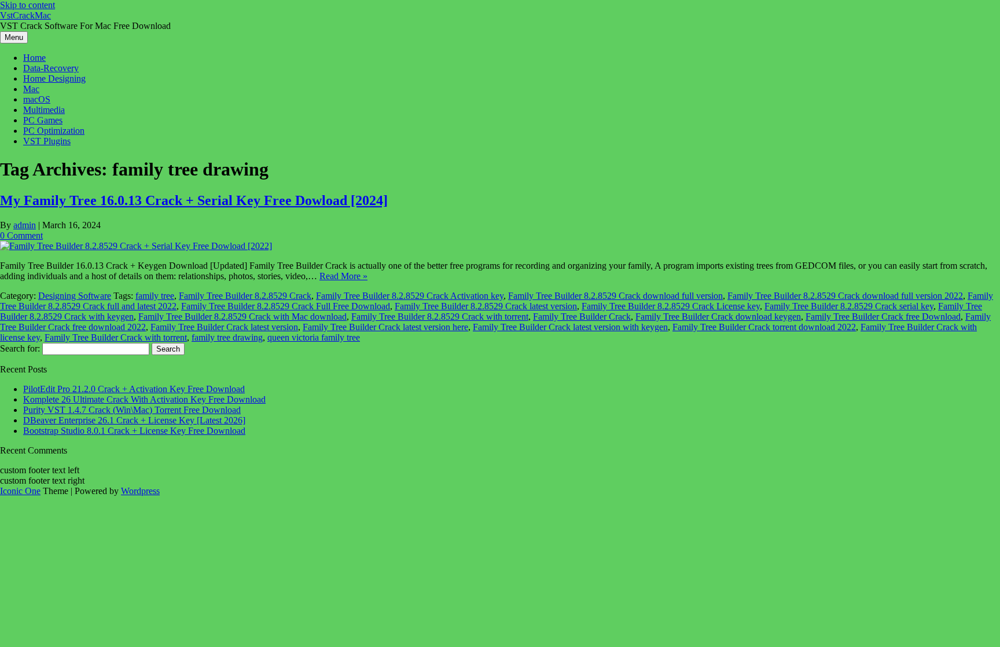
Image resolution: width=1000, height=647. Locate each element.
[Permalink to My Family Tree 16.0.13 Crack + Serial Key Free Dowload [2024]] (136, 246)
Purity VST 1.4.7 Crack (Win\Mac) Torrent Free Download (132, 410)
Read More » (343, 276)
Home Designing (54, 78)
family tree (154, 296)
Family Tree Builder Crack (582, 316)
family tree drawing (227, 337)
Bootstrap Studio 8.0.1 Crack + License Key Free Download (134, 431)
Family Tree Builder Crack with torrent (116, 337)
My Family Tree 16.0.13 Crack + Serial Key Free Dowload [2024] (194, 200)
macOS (36, 99)
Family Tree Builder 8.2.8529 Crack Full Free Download (285, 306)
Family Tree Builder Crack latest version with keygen (570, 327)
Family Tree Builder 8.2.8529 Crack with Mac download (242, 316)
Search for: (20, 348)
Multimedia (44, 110)
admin (24, 225)
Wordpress (140, 491)
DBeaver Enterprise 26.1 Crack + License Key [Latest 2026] (134, 420)
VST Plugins (47, 141)
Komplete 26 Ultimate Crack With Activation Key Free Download (144, 399)
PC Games (42, 120)
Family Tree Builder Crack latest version (224, 327)
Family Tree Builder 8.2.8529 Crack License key (671, 306)
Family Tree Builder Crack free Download (883, 316)
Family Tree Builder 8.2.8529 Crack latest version (486, 306)
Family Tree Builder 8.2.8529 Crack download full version (615, 296)
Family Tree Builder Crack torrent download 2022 (764, 327)
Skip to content (27, 5)
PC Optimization (53, 131)
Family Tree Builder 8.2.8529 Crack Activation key (409, 296)
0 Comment (21, 235)
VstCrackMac (25, 15)
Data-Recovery (51, 68)
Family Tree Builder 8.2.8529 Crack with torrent (439, 316)
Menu (14, 37)
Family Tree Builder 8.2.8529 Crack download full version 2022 (845, 296)
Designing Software (74, 296)
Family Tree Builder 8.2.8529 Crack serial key (848, 306)
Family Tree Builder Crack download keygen (718, 316)
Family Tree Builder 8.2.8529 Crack (245, 296)
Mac (31, 89)
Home (34, 58)
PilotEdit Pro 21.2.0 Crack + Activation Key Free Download (134, 389)
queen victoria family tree (313, 337)
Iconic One (20, 491)
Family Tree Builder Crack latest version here (385, 327)
